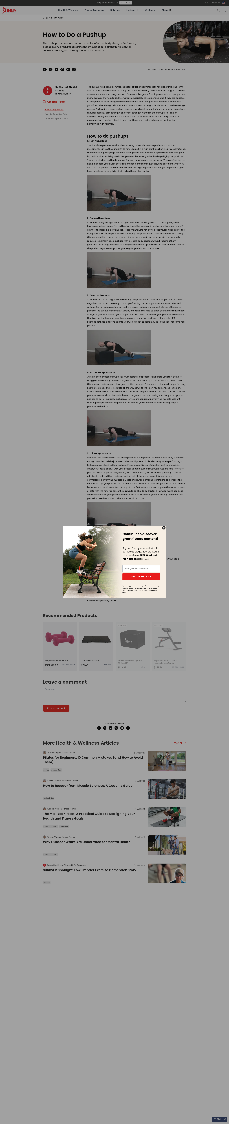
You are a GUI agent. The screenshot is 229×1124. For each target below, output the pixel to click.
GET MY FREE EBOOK (141, 576)
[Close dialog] (164, 528)
